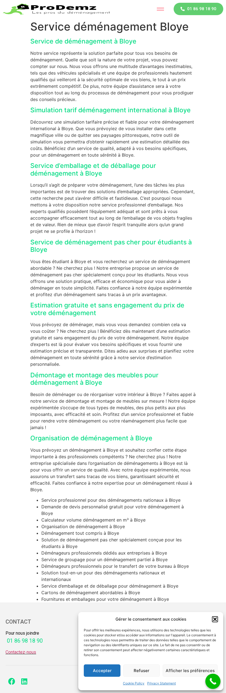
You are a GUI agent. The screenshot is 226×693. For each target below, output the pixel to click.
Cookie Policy (133, 683)
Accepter (102, 670)
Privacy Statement (161, 683)
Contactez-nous (21, 652)
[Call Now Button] (212, 681)
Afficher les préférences (190, 670)
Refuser (141, 670)
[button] (215, 619)
